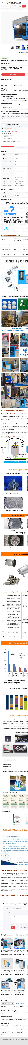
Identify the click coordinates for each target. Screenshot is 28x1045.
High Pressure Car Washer (7, 1019)
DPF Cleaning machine (18, 1006)
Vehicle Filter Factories (7, 1029)
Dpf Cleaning (5, 1032)
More (2, 1034)
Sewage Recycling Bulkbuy (16, 1032)
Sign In (3, 141)
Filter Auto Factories (6, 1025)
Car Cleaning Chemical (21, 1019)
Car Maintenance (23, 9)
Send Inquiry (13, 74)
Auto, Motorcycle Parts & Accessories (12, 9)
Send (13, 927)
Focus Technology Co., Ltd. (17, 1039)
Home (2, 9)
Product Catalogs (20, 1003)
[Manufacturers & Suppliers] (14, 2)
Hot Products (4, 1006)
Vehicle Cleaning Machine (20, 1029)
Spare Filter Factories (18, 1025)
